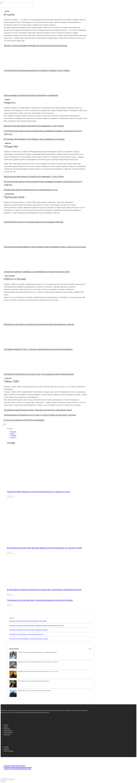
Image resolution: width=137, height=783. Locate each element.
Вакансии (6, 749)
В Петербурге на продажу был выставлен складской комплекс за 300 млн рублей (44, 548)
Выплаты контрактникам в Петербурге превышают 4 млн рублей (34, 126)
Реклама (6, 747)
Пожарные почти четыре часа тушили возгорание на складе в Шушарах (40, 600)
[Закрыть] (2, 779)
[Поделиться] (4, 779)
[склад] (28, 487)
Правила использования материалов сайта (17, 769)
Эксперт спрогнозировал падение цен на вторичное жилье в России (35, 45)
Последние (13, 431)
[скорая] (17, 242)
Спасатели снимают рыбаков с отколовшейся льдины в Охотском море (37, 271)
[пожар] (28, 585)
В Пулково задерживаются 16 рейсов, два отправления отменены (34, 139)
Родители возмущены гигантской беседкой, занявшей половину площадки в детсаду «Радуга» (36, 625)
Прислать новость (9, 751)
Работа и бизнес (10, 275)
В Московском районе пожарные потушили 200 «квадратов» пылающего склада (44, 589)
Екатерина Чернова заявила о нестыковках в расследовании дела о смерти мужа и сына (45, 247)
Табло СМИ (8, 378)
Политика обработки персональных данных (18, 767)
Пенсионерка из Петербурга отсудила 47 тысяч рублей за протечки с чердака (40, 415)
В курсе (7, 11)
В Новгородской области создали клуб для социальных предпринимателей (39, 374)
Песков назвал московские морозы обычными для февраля (31, 95)
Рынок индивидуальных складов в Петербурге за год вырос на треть (38, 491)
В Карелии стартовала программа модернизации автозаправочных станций (39, 324)
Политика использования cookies (14, 765)
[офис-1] (17, 369)
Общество (8, 143)
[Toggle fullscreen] (9, 779)
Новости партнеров (51, 648)
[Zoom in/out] (13, 779)
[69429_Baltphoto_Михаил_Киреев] (17, 320)
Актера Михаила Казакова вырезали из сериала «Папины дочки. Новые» (37, 70)
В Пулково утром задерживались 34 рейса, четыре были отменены (28, 638)
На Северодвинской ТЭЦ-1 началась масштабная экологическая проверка (38, 349)
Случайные (13, 435)
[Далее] (4, 781)
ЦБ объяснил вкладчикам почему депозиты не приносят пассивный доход (38, 410)
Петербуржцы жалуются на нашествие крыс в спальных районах (33, 222)
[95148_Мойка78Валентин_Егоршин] (17, 267)
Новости (7, 99)
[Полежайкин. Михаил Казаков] (17, 66)
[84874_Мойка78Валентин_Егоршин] (17, 91)
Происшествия (9, 193)
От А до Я (12, 437)
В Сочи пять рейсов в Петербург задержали (24, 420)
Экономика (10, 495)
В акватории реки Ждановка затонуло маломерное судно (30, 189)
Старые (12, 433)
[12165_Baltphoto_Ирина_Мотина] (17, 344)
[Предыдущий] (2, 781)
